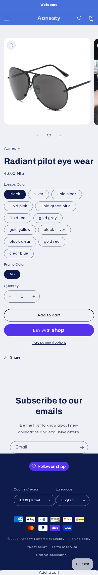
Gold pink (18, 206)
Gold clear (66, 194)
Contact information (51, 555)
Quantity (11, 286)
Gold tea (18, 218)
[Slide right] (60, 135)
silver (38, 194)
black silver (54, 230)
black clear (20, 241)
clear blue (19, 253)
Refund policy (79, 539)
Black (15, 194)
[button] (6, 18)
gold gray (48, 218)
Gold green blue (56, 206)
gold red (52, 241)
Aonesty (27, 539)
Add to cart (49, 572)
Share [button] (15, 357)
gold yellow (20, 230)
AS (12, 274)
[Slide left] (37, 135)
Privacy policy (36, 547)
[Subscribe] (82, 447)
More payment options (49, 342)
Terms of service (64, 547)
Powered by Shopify (49, 539)
